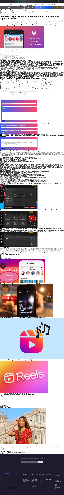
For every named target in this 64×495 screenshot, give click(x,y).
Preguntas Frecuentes (49, 475)
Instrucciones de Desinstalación (48, 480)
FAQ (32, 7)
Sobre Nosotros (57, 475)
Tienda (53, 4)
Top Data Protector (26, 481)
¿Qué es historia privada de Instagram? (9, 49)
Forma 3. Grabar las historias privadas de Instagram (12, 52)
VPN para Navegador (35, 485)
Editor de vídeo (4, 179)
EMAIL (2, 396)
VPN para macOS (34, 475)
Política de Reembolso (42, 493)
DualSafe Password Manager (26, 484)
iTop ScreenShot (25, 479)
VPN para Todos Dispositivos (34, 487)
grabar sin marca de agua (14, 175)
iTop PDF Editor (25, 482)
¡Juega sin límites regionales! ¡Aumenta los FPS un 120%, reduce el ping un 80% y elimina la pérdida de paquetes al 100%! (33, 2)
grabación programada (12, 166)
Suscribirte (40, 462)
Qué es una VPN (42, 474)
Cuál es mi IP (41, 475)
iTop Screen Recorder (43, 154)
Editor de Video (24, 7)
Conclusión (2, 53)
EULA (58, 493)
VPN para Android (34, 479)
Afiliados (56, 480)
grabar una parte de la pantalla (19, 171)
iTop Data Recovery (26, 480)
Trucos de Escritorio (40, 478)
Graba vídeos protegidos (6, 178)
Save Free (15, 88)
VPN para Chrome (34, 480)
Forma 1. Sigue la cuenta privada (8, 50)
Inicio (1, 15)
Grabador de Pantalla (41, 481)
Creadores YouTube (58, 481)
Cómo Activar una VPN (49, 478)
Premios (56, 479)
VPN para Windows (35, 474)
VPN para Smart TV (35, 482)
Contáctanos (57, 476)
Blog (5, 15)
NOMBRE (2, 395)
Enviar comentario (4, 406)
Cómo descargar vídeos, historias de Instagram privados (20, 69)
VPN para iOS (34, 478)
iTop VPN (24, 474)
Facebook (58, 487)
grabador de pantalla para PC (20, 164)
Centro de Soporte (48, 474)
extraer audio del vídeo (21, 176)
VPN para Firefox (34, 481)
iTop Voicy (24, 478)
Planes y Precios (25, 487)
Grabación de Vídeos (12, 15)
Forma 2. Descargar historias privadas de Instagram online (14, 51)
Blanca (1, 20)
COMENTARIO (3, 405)
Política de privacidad (51, 493)
